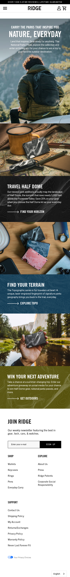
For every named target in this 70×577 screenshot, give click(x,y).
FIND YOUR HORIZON (32, 212)
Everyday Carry (15, 487)
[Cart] (64, 8)
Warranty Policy (16, 539)
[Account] (59, 8)
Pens (10, 481)
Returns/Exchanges (18, 527)
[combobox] (59, 574)
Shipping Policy (16, 515)
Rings (11, 475)
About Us (43, 463)
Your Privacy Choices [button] (22, 557)
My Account (14, 521)
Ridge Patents (45, 475)
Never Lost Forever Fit (19, 545)
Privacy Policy (15, 533)
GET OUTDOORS (29, 399)
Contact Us (14, 510)
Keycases (13, 469)
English (56, 574)
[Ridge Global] (35, 8)
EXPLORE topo (29, 303)
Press (41, 469)
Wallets (12, 463)
